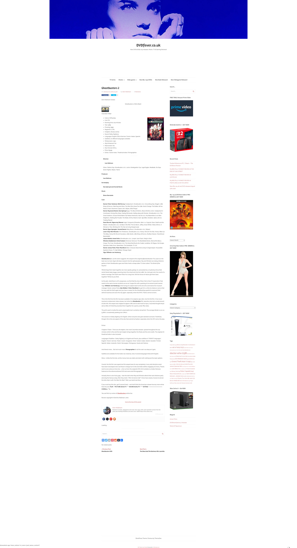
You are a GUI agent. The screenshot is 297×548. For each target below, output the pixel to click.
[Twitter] (107, 419)
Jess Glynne (185, 366)
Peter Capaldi (187, 371)
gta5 (171, 364)
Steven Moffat (175, 380)
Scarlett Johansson (188, 376)
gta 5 (193, 361)
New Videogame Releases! (179, 80)
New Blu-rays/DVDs (145, 80)
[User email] (114, 419)
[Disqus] (133, 475)
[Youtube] (111, 419)
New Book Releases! (161, 80)
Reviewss (138, 91)
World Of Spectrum (176, 426)
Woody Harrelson (187, 383)
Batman (180, 344)
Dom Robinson (127, 91)
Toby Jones (177, 383)
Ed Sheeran (181, 359)
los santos (183, 368)
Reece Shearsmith (175, 373)
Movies (121, 80)
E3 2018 (190, 356)
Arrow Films (173, 419)
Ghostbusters (121, 393)
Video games (131, 80)
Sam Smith (191, 373)
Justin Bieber (176, 368)
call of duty (178, 347)
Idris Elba (181, 364)
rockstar (183, 373)
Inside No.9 (189, 364)
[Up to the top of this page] (133, 402)
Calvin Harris (187, 347)
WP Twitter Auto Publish (142, 547)
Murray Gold (176, 371)
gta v (176, 364)
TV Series (112, 80)
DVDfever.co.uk (148, 45)
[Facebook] (103, 419)
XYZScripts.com (156, 547)
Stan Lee (175, 378)
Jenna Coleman (176, 366)
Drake (178, 356)
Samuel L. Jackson (176, 376)
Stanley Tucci (182, 378)
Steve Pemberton (185, 380)
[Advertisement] (148, 62)
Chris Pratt (179, 350)
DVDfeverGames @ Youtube (178, 422)
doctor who (178, 353)
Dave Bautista (186, 350)
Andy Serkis (173, 344)
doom (174, 356)
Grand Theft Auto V (181, 361)
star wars (191, 378)
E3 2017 (184, 356)
